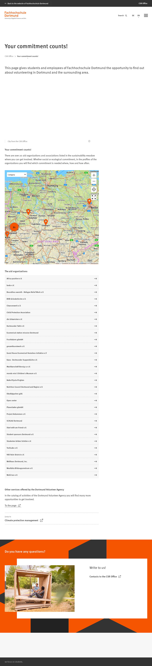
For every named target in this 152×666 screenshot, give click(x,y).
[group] (52, 217)
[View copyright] (89, 141)
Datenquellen (94, 263)
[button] (94, 175)
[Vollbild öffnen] (94, 197)
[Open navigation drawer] (146, 16)
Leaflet (57, 263)
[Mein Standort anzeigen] (94, 189)
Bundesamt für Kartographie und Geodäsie (74, 263)
